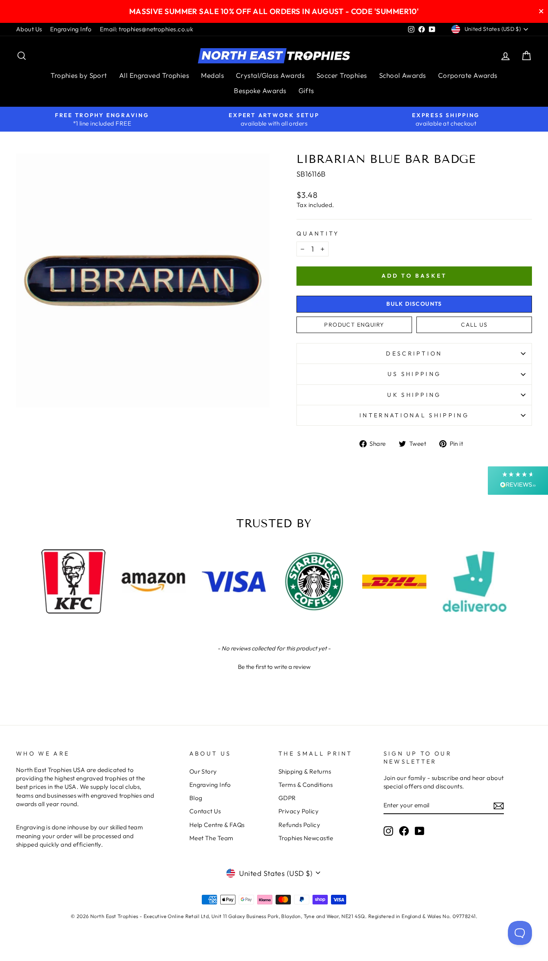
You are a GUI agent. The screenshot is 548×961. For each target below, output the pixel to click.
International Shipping (414, 415)
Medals (212, 75)
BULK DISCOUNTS (414, 303)
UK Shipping (414, 394)
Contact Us (205, 811)
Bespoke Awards (260, 90)
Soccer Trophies (342, 75)
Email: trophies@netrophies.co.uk (146, 29)
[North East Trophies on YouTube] (419, 831)
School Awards (402, 75)
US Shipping (414, 374)
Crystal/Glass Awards (270, 75)
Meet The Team (211, 838)
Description (414, 353)
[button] (274, 665)
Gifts (306, 90)
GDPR (287, 798)
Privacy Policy (298, 811)
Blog (196, 798)
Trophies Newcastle (305, 838)
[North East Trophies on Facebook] (404, 831)
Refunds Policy (299, 825)
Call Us (474, 324)
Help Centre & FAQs (217, 825)
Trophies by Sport (79, 75)
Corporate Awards (467, 75)
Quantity (317, 233)
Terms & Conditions (305, 784)
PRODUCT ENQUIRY (354, 324)
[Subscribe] (498, 805)
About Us (29, 29)
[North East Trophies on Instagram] (388, 831)
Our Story (203, 771)
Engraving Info (71, 29)
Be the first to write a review (274, 666)
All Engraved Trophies (154, 75)
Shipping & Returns (304, 771)
